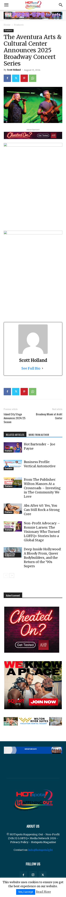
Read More (43, 892)
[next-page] (12, 575)
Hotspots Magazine (43, 842)
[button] (6, 5)
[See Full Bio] (42, 368)
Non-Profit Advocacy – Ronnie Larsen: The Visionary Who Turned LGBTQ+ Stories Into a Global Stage (42, 531)
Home (7, 24)
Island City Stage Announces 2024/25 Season (14, 418)
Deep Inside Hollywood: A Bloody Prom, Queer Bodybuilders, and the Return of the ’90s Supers (42, 557)
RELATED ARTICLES (15, 435)
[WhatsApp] (32, 78)
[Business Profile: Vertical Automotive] (13, 465)
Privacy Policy (19, 842)
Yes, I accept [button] (25, 892)
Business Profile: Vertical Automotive (40, 464)
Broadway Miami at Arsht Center (49, 416)
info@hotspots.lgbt (40, 850)
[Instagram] (33, 875)
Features (19, 24)
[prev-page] (6, 575)
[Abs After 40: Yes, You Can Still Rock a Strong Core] (13, 509)
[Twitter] (15, 78)
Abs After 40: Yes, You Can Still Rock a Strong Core (42, 510)
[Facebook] (7, 78)
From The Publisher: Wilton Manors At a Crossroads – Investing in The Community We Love (42, 488)
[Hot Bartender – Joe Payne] (13, 447)
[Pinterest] (24, 78)
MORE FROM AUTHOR (39, 435)
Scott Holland (14, 69)
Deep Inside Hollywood (10, 555)
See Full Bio (30, 368)
